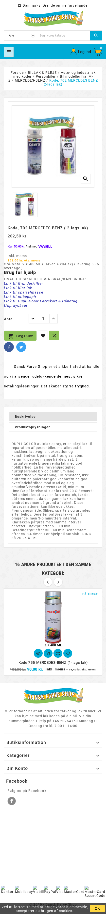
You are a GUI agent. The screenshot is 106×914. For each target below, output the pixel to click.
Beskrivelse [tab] (25, 417)
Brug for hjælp (20, 272)
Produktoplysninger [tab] (32, 427)
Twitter (21, 347)
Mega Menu (9, 52)
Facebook (9, 347)
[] (96, 35)
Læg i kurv (20, 336)
